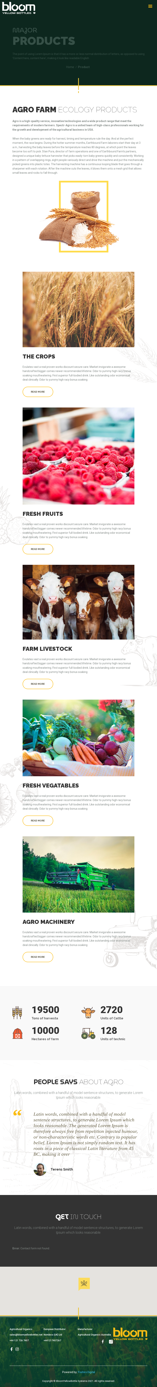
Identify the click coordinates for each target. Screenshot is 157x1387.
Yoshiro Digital (86, 1372)
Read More (38, 392)
